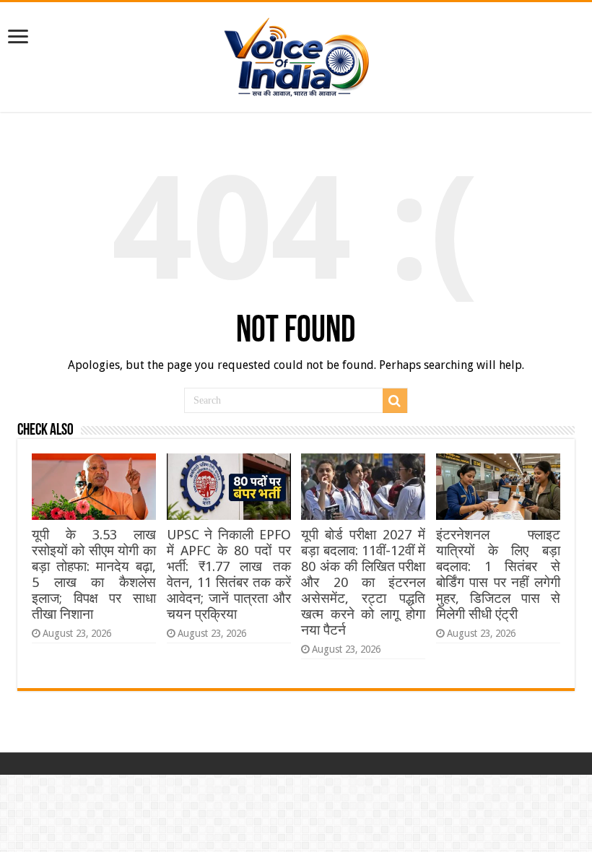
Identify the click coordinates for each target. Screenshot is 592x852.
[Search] (395, 400)
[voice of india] (296, 54)
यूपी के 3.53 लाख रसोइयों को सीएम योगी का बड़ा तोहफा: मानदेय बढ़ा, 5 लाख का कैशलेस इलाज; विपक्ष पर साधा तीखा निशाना (94, 574)
